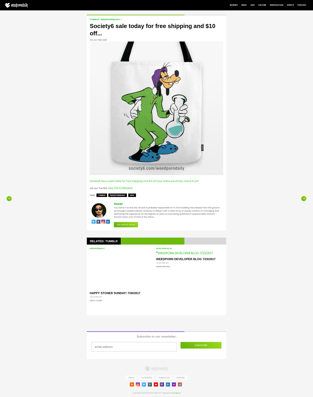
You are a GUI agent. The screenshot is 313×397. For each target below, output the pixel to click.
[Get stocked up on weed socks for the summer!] (303, 198)
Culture (262, 5)
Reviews (234, 5)
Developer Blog (164, 248)
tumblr (101, 195)
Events (290, 5)
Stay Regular (175, 393)
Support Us (164, 377)
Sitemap (181, 377)
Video (244, 5)
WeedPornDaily (111, 19)
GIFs (253, 5)
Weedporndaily (117, 195)
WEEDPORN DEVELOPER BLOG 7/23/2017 (185, 259)
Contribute (146, 377)
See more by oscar (126, 225)
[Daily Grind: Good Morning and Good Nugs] (9, 198)
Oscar (118, 204)
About (131, 377)
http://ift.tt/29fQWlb (120, 188)
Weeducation (276, 5)
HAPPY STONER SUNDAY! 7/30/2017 (115, 293)
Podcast (301, 5)
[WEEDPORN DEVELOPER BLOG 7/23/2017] (184, 253)
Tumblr (95, 19)
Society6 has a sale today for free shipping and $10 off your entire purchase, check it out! (144, 181)
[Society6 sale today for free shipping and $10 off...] (156, 174)
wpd (132, 195)
